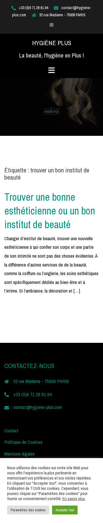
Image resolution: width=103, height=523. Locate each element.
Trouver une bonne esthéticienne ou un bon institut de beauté (49, 210)
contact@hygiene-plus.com (37, 407)
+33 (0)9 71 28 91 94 (33, 7)
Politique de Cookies (23, 442)
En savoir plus (73, 498)
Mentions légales (19, 453)
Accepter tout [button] (65, 510)
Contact (11, 430)
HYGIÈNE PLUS (51, 43)
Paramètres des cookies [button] (28, 510)
